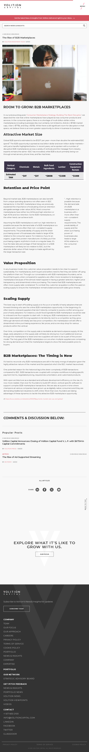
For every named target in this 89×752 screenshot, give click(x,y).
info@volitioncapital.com (19, 718)
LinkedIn (8, 722)
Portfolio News (13, 692)
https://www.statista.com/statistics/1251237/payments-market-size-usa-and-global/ (34, 399)
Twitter (8, 730)
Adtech (5, 454)
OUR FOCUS (44, 554)
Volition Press (10, 449)
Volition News (12, 696)
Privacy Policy (12, 640)
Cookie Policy (11, 648)
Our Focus (9, 628)
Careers (8, 636)
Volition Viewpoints (15, 700)
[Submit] (84, 26)
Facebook (9, 726)
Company (8, 660)
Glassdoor (10, 734)
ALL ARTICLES (44, 480)
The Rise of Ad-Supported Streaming (21, 457)
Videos (7, 704)
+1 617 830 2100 (11, 714)
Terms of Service (13, 644)
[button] (44, 18)
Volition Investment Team (14, 42)
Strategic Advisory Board (18, 679)
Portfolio (9, 652)
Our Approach (12, 632)
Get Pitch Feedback (15, 684)
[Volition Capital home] (12, 6)
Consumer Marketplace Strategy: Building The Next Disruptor (54, 115)
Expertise (9, 664)
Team (6, 624)
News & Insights (12, 656)
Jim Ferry (8, 462)
